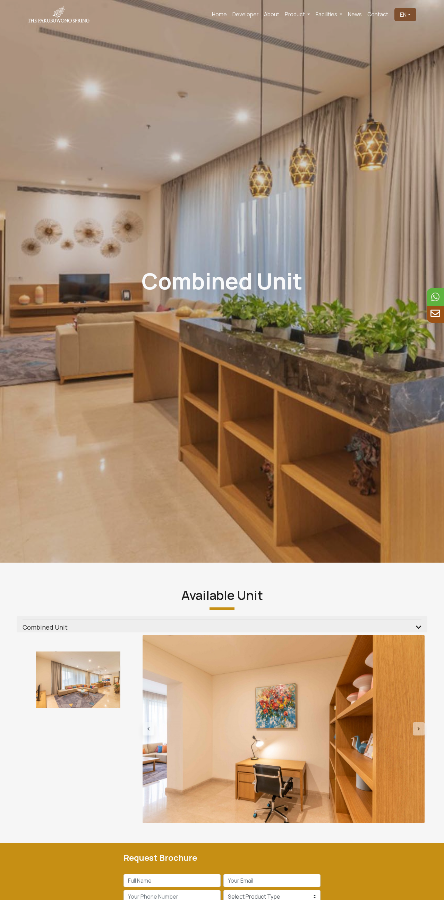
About (271, 14)
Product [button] (295, 14)
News (355, 14)
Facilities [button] (327, 14)
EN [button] (403, 14)
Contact (377, 14)
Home (219, 14)
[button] (164, 729)
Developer (245, 14)
